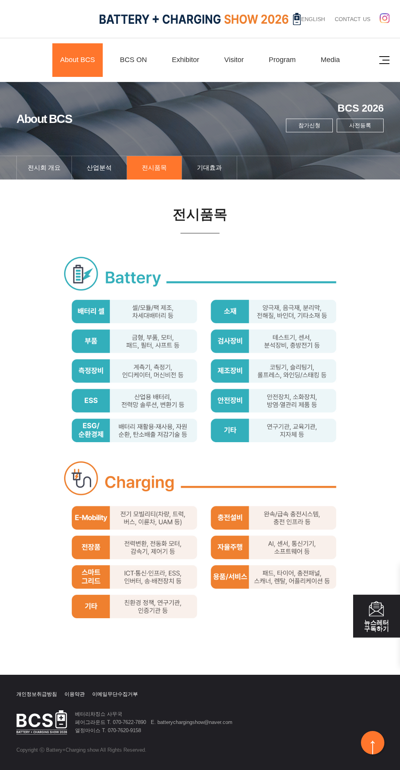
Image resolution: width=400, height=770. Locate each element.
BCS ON (133, 60)
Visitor (234, 60)
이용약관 (74, 694)
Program (282, 60)
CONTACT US (352, 19)
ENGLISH (313, 19)
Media (330, 60)
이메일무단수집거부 (115, 694)
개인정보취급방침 (36, 694)
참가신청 (309, 125)
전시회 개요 (44, 167)
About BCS (77, 60)
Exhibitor (185, 60)
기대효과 (209, 167)
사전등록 (360, 125)
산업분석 (99, 167)
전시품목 (154, 167)
